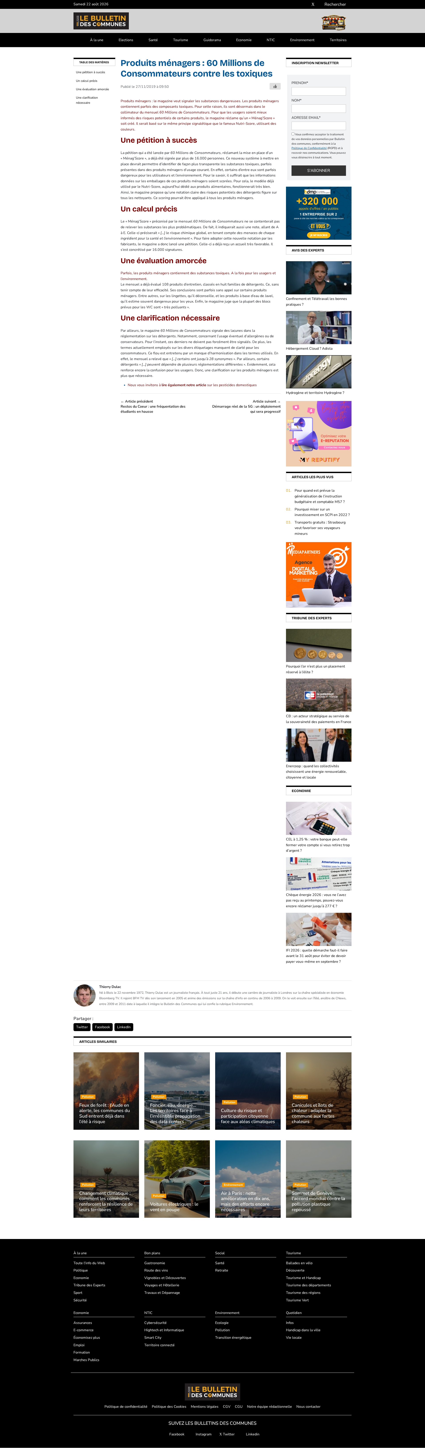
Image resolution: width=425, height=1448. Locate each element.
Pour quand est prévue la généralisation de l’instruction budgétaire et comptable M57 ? (320, 496)
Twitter (82, 1027)
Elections (126, 40)
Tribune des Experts (89, 1285)
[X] (313, 4)
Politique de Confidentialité (309, 148)
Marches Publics (86, 1360)
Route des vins (156, 1270)
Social (220, 1253)
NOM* (296, 100)
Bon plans (152, 1253)
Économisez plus (86, 1337)
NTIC (271, 40)
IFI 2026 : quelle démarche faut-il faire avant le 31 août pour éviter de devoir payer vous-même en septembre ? (317, 956)
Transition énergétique (233, 1337)
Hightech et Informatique (164, 1330)
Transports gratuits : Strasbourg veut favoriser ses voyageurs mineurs (320, 528)
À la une (96, 40)
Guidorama (212, 40)
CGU (239, 1406)
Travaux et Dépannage (162, 1292)
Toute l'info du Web (89, 1263)
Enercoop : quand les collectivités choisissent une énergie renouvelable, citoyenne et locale (316, 772)
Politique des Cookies (169, 1406)
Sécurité (80, 1300)
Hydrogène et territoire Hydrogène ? (315, 392)
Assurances (82, 1322)
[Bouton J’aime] (275, 86)
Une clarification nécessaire (87, 100)
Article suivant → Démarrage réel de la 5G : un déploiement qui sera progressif (246, 406)
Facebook (102, 1027)
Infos (290, 1322)
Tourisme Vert (297, 1300)
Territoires (338, 40)
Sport (77, 1292)
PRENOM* (300, 83)
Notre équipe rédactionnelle (269, 1406)
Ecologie (222, 1322)
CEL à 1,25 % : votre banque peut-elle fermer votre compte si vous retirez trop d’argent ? (318, 845)
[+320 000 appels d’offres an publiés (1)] (319, 213)
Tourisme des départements (308, 1285)
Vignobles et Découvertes (165, 1277)
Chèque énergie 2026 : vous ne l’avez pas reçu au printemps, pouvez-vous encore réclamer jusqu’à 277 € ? (316, 900)
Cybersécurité (155, 1322)
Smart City (152, 1337)
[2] (319, 433)
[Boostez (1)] (319, 574)
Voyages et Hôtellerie (161, 1285)
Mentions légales (204, 1406)
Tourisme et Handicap (303, 1277)
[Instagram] (306, 4)
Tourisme (180, 40)
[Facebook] (299, 4)
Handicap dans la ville (303, 1330)
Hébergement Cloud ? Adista (309, 348)
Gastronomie (154, 1263)
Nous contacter (308, 1406)
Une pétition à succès (90, 72)
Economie (244, 40)
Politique (80, 1270)
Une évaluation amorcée (92, 89)
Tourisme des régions (303, 1292)
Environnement (302, 40)
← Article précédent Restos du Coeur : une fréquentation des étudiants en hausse (153, 406)
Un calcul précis (86, 81)
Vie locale (294, 1337)
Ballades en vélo (299, 1263)
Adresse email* (306, 117)
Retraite (221, 1270)
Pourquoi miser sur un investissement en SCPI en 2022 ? (322, 512)
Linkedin (252, 1434)
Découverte (295, 1270)
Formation (81, 1352)
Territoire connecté (159, 1345)
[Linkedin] (319, 4)
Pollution (222, 1330)
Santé (153, 40)
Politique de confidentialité (125, 1406)
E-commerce (83, 1330)
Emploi (79, 1345)
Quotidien (294, 1312)
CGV (226, 1406)
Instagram (203, 1434)
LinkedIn (124, 1027)
